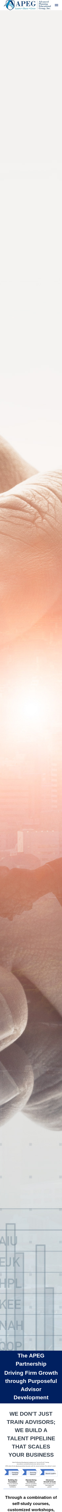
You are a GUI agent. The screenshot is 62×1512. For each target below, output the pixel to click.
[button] (56, 5)
